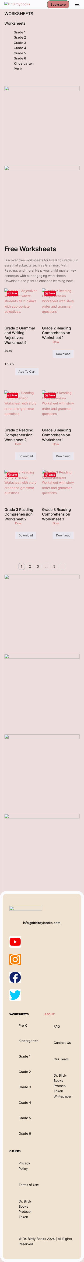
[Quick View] (12, 371)
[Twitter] (15, 995)
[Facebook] (15, 977)
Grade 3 (20, 43)
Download (63, 354)
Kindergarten (24, 63)
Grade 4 (20, 48)
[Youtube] (15, 942)
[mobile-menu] (77, 4)
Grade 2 (20, 37)
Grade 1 (20, 32)
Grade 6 (20, 58)
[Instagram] (15, 959)
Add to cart (26, 371)
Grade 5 (20, 53)
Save (14, 293)
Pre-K (18, 69)
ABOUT (49, 1014)
